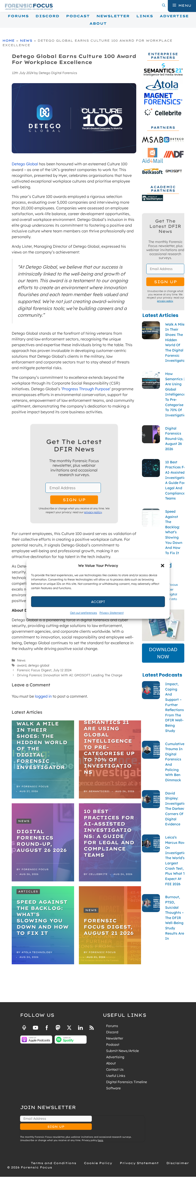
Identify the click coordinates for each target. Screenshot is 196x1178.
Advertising (115, 1057)
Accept (98, 601)
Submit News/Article (122, 1051)
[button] (162, 565)
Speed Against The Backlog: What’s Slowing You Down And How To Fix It (42, 917)
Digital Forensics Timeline (126, 1082)
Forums (18, 16)
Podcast (78, 16)
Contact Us (115, 1069)
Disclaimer (177, 1163)
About (98, 23)
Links (144, 16)
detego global (38, 665)
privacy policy (93, 512)
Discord (47, 16)
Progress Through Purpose (86, 388)
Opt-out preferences (83, 613)
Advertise (174, 16)
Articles (28, 891)
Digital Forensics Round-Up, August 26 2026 (41, 840)
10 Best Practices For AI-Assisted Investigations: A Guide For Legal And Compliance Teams (109, 833)
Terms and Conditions (53, 1163)
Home (8, 40)
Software (113, 1088)
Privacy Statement (111, 613)
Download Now (163, 653)
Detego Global (25, 163)
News (26, 40)
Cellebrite (98, 874)
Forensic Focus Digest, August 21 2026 (109, 927)
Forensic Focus (35, 786)
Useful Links (115, 1076)
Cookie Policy (98, 1163)
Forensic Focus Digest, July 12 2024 (44, 670)
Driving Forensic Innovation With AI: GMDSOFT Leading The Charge (69, 675)
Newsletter (113, 16)
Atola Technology (37, 952)
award (21, 665)
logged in (43, 696)
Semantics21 (99, 791)
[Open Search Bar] (164, 5)
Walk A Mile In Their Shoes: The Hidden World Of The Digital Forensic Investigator (41, 745)
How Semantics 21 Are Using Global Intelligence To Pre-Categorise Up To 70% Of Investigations (109, 744)
